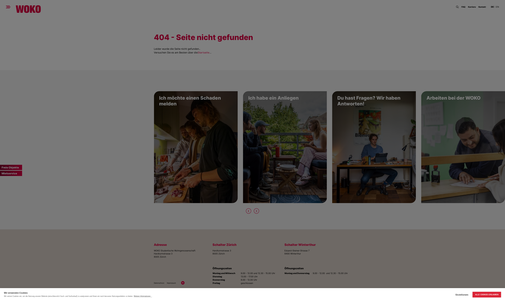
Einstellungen (462, 295)
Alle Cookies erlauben (486, 295)
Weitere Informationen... (143, 296)
